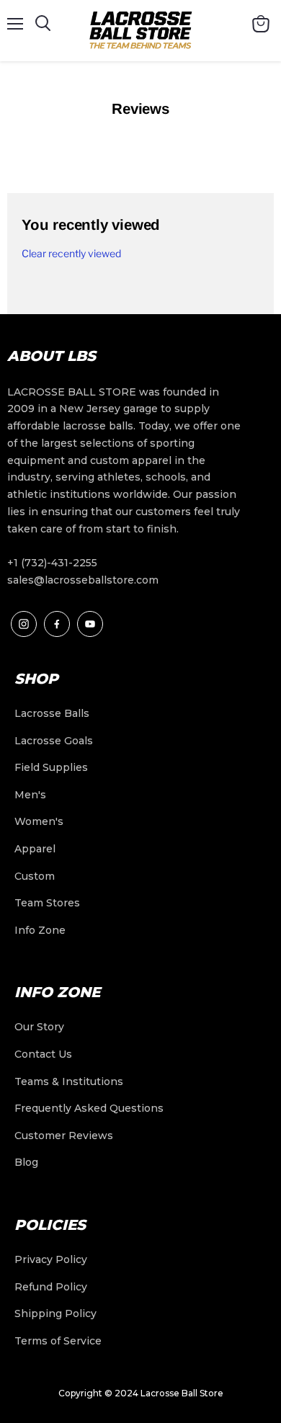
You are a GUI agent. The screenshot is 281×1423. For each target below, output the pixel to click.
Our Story (39, 1026)
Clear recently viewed (71, 253)
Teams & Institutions (68, 1081)
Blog (26, 1162)
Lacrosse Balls (51, 713)
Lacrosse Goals (53, 740)
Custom (34, 876)
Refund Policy (50, 1286)
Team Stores (47, 902)
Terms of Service (58, 1340)
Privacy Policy (50, 1259)
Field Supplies (51, 767)
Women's (38, 821)
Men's (30, 794)
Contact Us (43, 1054)
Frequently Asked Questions (89, 1108)
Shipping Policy (55, 1313)
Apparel (34, 848)
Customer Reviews (63, 1135)
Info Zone (40, 930)
